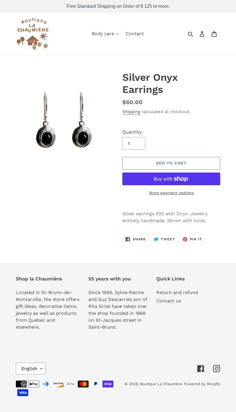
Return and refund (177, 292)
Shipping (131, 111)
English (29, 368)
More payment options (171, 192)
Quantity (132, 132)
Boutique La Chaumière (161, 384)
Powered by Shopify (202, 384)
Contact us (168, 301)
